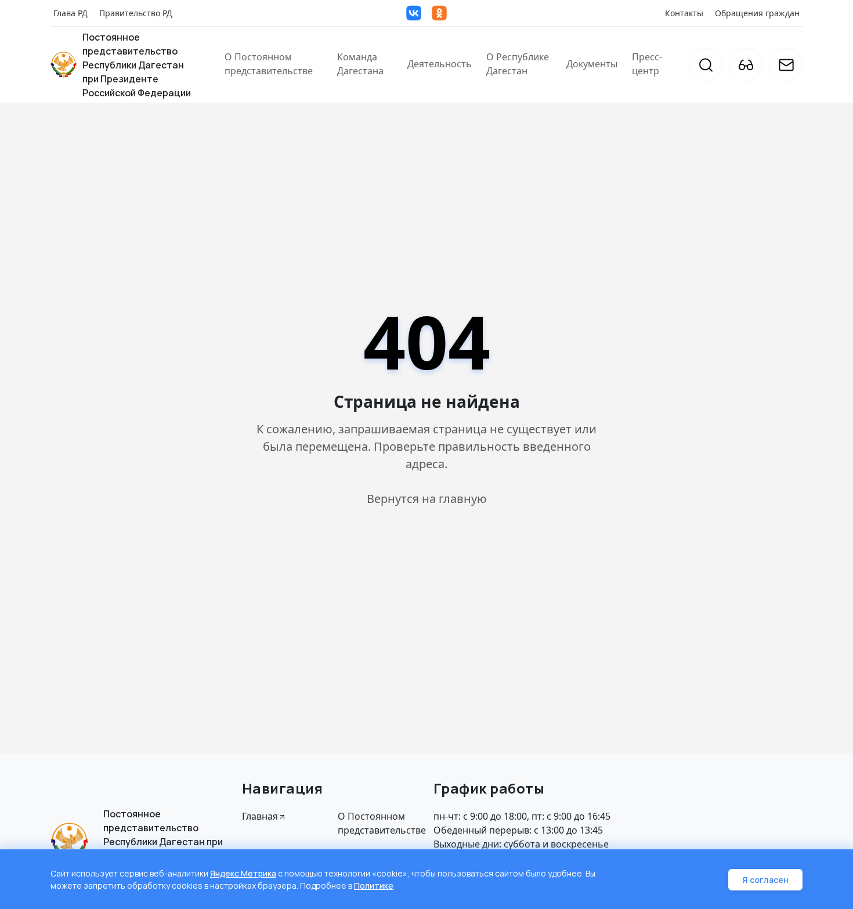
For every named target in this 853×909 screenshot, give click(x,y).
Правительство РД (135, 13)
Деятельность (439, 63)
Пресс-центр (647, 63)
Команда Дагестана (360, 63)
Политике (373, 885)
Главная (260, 816)
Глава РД (70, 13)
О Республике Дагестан (517, 63)
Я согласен (765, 879)
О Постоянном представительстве (269, 63)
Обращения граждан (757, 13)
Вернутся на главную (427, 498)
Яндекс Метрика (243, 873)
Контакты (684, 13)
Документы (591, 63)
